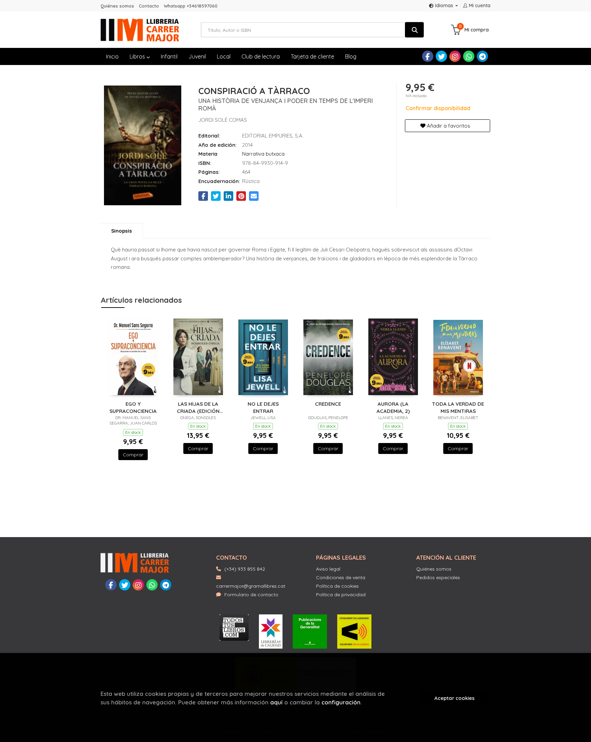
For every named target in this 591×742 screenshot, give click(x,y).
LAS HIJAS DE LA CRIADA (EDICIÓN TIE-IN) (198, 407)
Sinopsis (121, 230)
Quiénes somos (117, 6)
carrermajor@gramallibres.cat (250, 586)
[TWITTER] (441, 56)
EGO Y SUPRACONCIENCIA (133, 407)
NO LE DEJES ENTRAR (263, 407)
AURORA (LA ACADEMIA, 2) (393, 407)
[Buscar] (414, 30)
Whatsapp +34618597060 (191, 6)
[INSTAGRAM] (455, 56)
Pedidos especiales (438, 577)
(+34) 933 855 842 (244, 569)
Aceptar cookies (454, 698)
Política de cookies (337, 586)
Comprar (133, 455)
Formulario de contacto (251, 594)
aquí (276, 702)
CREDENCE (328, 404)
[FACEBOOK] (427, 56)
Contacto (149, 6)
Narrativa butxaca (263, 154)
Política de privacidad (341, 594)
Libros (138, 56)
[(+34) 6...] (468, 56)
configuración (340, 702)
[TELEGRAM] (482, 56)
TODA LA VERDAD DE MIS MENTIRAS (458, 407)
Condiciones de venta (340, 577)
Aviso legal (328, 569)
